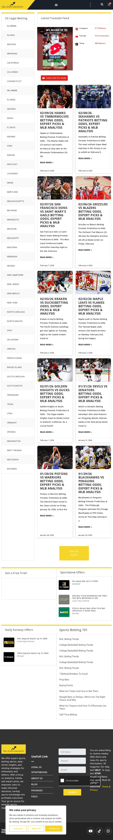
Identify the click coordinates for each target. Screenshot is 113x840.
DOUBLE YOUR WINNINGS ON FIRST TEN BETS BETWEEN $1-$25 (89, 596)
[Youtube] (90, 831)
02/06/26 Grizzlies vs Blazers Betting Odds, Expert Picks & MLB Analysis (93, 211)
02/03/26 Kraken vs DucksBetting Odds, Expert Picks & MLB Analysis (54, 306)
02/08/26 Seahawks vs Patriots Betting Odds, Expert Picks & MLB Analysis (92, 122)
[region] (36, 820)
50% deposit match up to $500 (32, 638)
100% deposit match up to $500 (33, 653)
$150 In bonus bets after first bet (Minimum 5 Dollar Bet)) (88, 609)
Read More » (46, 162)
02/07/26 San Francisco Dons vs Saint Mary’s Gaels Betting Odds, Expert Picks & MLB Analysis (53, 215)
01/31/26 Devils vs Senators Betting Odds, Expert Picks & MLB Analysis (92, 393)
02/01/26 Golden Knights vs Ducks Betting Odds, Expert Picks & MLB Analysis (54, 393)
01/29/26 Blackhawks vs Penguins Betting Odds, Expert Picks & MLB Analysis (91, 483)
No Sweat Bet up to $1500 (85, 581)
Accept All (54, 828)
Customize (18, 828)
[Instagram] (108, 831)
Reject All (36, 828)
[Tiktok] (99, 831)
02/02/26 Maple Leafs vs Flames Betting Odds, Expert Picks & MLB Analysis (91, 306)
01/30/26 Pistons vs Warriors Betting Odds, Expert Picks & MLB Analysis (54, 481)
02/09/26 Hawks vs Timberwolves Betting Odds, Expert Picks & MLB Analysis (54, 120)
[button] (56, 5)
